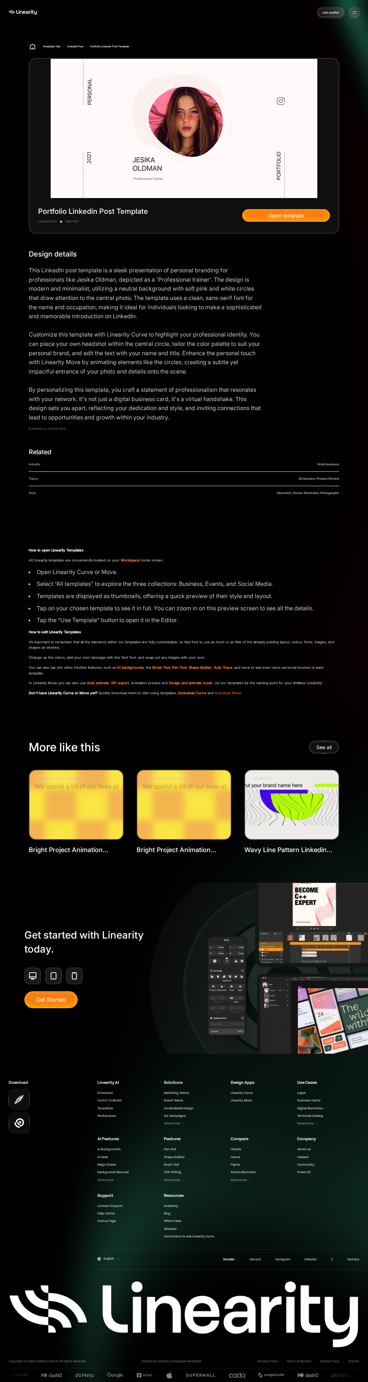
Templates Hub (51, 46)
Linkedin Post (75, 46)
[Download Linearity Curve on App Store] (19, 1099)
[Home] (23, 12)
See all (324, 747)
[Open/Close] (354, 12)
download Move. (228, 693)
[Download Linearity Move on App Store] (19, 1123)
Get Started (51, 999)
